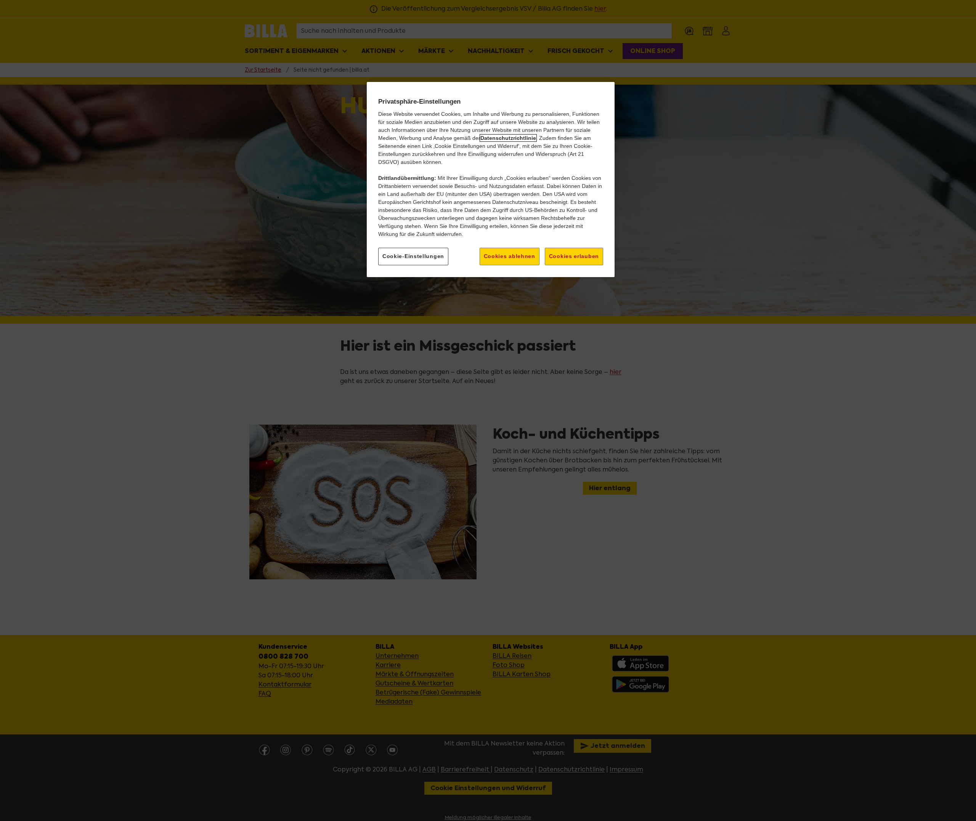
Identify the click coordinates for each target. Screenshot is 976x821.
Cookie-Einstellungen (413, 256)
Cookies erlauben (574, 256)
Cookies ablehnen (509, 256)
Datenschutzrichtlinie (508, 138)
